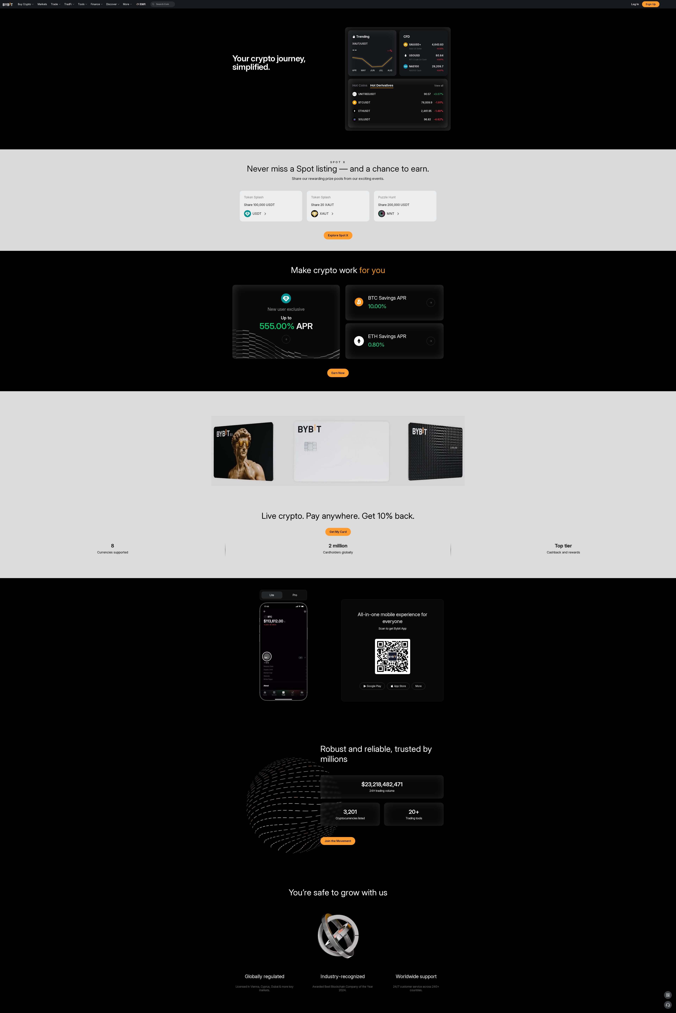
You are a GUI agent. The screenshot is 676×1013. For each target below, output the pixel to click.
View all (438, 85)
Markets (42, 4)
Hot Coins (359, 85)
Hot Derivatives (381, 85)
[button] (667, 995)
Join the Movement (338, 841)
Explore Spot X (338, 235)
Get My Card (338, 532)
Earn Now (338, 373)
